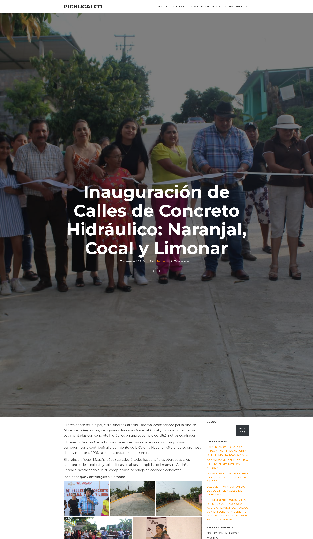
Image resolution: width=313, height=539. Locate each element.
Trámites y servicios (205, 6)
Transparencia (236, 6)
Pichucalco (83, 6)
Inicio (162, 6)
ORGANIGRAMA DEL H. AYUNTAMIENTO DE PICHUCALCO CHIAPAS (227, 464)
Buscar (212, 421)
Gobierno (179, 6)
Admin (160, 260)
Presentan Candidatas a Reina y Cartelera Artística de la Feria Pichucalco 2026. (227, 451)
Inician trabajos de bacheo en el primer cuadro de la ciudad (227, 477)
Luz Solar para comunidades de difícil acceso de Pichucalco (226, 490)
